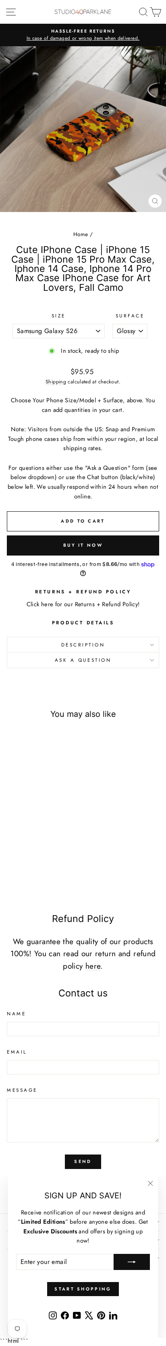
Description (83, 644)
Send (82, 1161)
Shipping (56, 381)
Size (59, 315)
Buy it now (83, 545)
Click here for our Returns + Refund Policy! (83, 604)
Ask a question (83, 660)
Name (16, 1013)
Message (22, 1090)
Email (17, 1051)
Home (80, 234)
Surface (130, 315)
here (92, 966)
